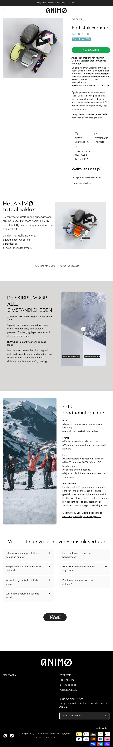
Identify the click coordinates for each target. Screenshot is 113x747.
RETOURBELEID (67, 685)
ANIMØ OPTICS (49, 738)
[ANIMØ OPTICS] (56, 10)
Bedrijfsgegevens (64, 733)
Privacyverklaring (27, 733)
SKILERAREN (9, 675)
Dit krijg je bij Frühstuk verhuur (86, 178)
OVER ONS (65, 675)
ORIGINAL (77, 20)
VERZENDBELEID (68, 690)
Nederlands (101, 728)
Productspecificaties (81, 183)
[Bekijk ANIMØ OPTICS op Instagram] (5, 736)
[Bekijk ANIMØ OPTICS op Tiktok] (12, 736)
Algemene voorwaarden (45, 733)
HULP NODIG (66, 680)
